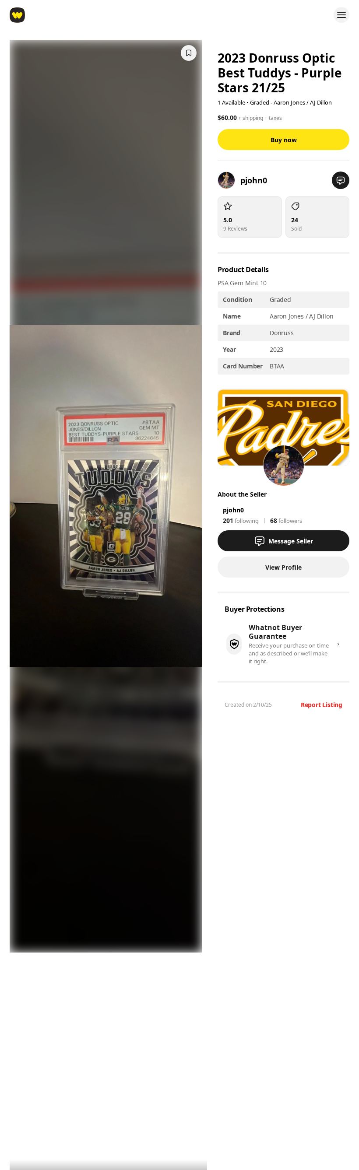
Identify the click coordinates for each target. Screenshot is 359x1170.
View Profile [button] (283, 567)
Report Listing (321, 705)
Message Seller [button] (290, 541)
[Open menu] (341, 15)
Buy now (284, 140)
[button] (340, 180)
